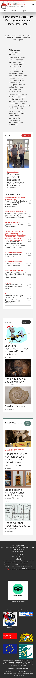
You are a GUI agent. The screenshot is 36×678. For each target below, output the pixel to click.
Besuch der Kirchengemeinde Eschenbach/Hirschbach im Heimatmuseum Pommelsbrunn (16, 275)
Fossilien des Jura (15, 406)
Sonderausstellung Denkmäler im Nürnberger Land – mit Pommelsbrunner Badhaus (16, 215)
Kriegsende (11, 197)
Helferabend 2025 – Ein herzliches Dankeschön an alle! (13, 286)
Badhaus (7, 222)
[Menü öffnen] (33, 5)
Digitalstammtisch (16, 252)
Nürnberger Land (20, 197)
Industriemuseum (10, 212)
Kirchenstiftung (21, 235)
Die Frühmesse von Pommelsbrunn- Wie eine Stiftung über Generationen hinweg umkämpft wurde (15, 244)
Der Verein (8, 252)
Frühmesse (8, 231)
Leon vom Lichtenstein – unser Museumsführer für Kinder (16, 350)
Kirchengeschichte (10, 235)
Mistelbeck (8, 238)
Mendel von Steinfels (11, 236)
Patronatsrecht (9, 240)
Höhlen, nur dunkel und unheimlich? (15, 380)
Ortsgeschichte (16, 238)
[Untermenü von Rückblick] (18, 10)
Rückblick (13, 11)
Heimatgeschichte (17, 231)
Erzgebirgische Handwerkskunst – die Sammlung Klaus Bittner (14, 494)
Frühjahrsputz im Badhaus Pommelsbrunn (14, 225)
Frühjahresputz (15, 222)
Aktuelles (4, 11)
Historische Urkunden (11, 233)
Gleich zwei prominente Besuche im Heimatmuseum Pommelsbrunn (16, 180)
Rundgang (23, 11)
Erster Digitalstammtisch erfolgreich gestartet (14, 264)
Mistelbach (21, 236)
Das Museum (8, 270)
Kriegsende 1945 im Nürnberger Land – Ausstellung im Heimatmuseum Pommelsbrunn (16, 203)
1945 (6, 197)
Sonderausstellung (12, 172)
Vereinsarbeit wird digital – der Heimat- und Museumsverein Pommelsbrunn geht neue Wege (14, 299)
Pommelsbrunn (18, 240)
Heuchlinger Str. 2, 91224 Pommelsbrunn (22, 569)
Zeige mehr (26, 135)
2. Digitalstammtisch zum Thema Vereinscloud (14, 255)
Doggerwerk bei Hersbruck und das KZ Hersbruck (17, 525)
